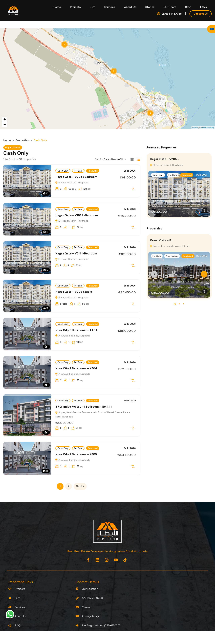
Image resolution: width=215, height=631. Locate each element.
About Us (130, 7)
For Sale (78, 170)
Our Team (170, 7)
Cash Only (62, 170)
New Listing (172, 256)
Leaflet (195, 127)
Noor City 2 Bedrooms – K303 (76, 454)
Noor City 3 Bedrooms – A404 (76, 330)
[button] (175, 304)
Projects (75, 7)
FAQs (203, 7)
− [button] (5, 124)
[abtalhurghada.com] (13, 10)
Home (57, 7)
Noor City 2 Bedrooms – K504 (76, 368)
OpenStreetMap (207, 127)
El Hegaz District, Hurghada (73, 182)
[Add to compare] (133, 189)
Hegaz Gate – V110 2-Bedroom (76, 215)
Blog (188, 7)
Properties (22, 140)
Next (79, 486)
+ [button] (5, 119)
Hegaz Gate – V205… (164, 159)
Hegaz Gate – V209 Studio (73, 292)
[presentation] (154, 274)
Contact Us (201, 13)
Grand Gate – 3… (161, 240)
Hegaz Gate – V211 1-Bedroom (76, 253)
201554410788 (172, 13)
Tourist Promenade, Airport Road (170, 246)
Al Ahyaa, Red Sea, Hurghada (74, 335)
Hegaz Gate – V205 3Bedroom (76, 177)
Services (109, 7)
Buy (92, 7)
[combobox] (116, 159)
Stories (149, 7)
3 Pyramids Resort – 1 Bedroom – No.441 (83, 406)
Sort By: (99, 159)
